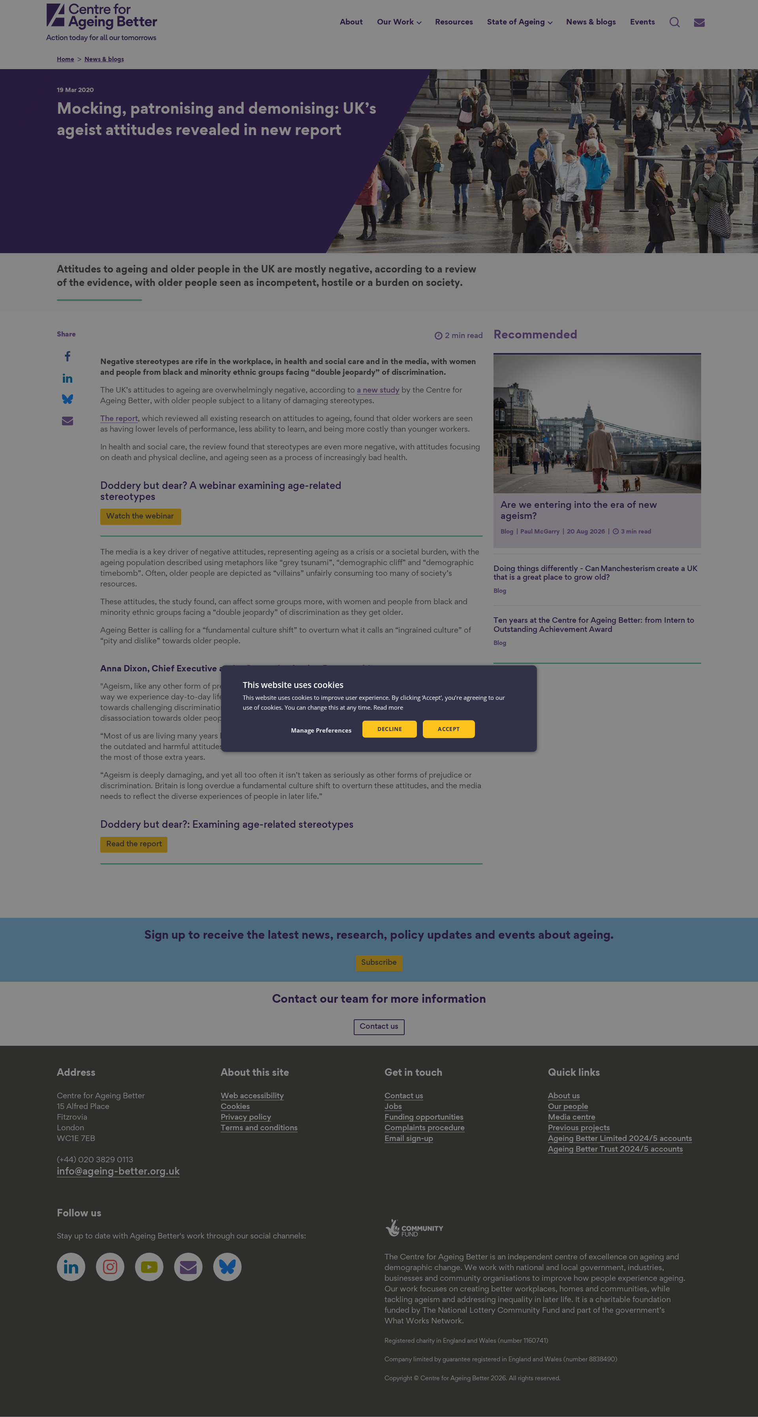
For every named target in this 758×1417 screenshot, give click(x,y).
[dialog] (379, 708)
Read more (388, 707)
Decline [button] (389, 729)
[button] (321, 729)
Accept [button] (449, 729)
